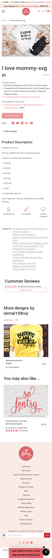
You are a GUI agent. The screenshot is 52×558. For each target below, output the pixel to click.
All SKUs (31, 234)
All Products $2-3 (19, 234)
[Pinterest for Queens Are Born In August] (28, 352)
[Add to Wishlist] (47, 326)
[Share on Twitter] (17, 123)
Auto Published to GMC (38, 243)
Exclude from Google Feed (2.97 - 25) (27, 246)
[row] (26, 349)
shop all (8, 320)
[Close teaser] (44, 547)
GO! (47, 535)
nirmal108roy (18, 254)
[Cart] (48, 11)
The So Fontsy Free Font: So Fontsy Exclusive (16, 422)
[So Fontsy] (26, 11)
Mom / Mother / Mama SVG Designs (27, 252)
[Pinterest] (27, 542)
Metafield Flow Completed (23, 249)
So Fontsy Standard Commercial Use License (22, 97)
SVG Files (32, 263)
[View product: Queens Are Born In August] (26, 340)
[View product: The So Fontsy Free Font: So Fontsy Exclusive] (26, 401)
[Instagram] (24, 542)
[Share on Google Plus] (27, 123)
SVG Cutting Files (19, 263)
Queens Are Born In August (14, 361)
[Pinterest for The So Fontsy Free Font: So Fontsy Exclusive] (28, 413)
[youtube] (31, 542)
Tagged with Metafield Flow (24, 266)
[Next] (45, 42)
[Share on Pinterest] (22, 123)
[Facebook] (20, 542)
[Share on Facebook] (13, 123)
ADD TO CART (39, 352)
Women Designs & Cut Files (23, 269)
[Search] (39, 11)
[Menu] (8, 11)
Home (4, 20)
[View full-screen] (47, 27)
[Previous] (6, 42)
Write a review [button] (26, 290)
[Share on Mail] (31, 123)
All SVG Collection (20, 243)
